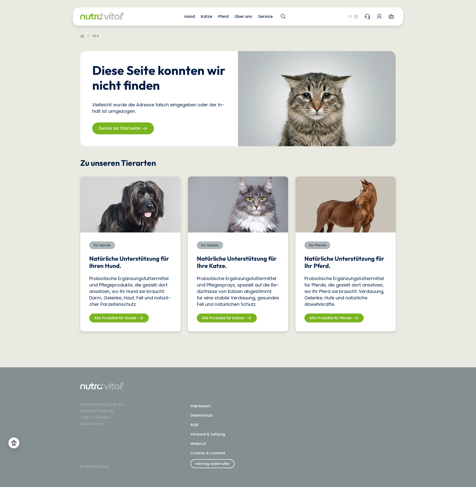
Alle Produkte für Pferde (330, 317)
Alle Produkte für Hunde (115, 317)
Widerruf (198, 443)
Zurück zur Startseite (119, 128)
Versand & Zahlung (207, 434)
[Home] (82, 35)
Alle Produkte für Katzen (223, 317)
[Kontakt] (367, 16)
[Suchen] (282, 16)
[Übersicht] (379, 16)
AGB (194, 424)
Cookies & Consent (207, 453)
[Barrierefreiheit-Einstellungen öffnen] (13, 442)
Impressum (200, 405)
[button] (189, 16)
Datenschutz (201, 415)
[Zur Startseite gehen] (102, 16)
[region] (238, 253)
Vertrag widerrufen (212, 463)
